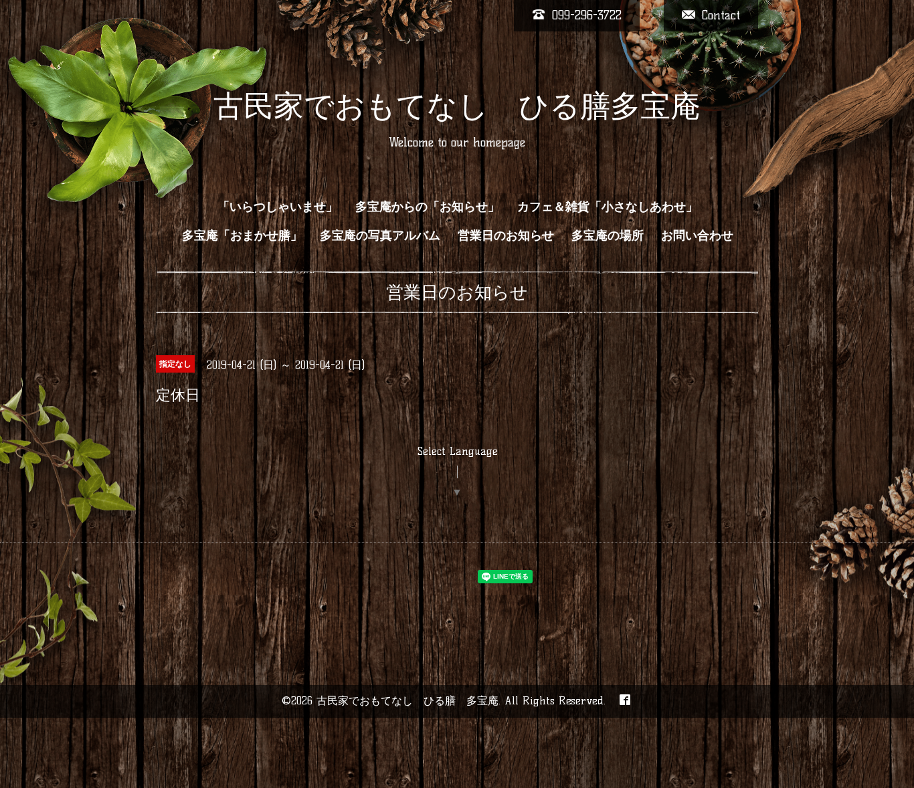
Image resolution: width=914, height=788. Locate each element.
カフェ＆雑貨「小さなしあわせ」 (607, 206)
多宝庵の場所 (607, 235)
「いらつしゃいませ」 (277, 206)
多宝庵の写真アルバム (380, 235)
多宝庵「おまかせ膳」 (242, 235)
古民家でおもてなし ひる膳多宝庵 (457, 106)
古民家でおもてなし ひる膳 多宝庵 (407, 700)
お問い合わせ (697, 235)
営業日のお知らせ (506, 235)
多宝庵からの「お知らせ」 (427, 206)
